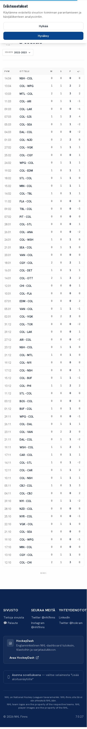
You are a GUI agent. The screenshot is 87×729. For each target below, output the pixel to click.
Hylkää (43, 26)
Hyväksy (43, 36)
